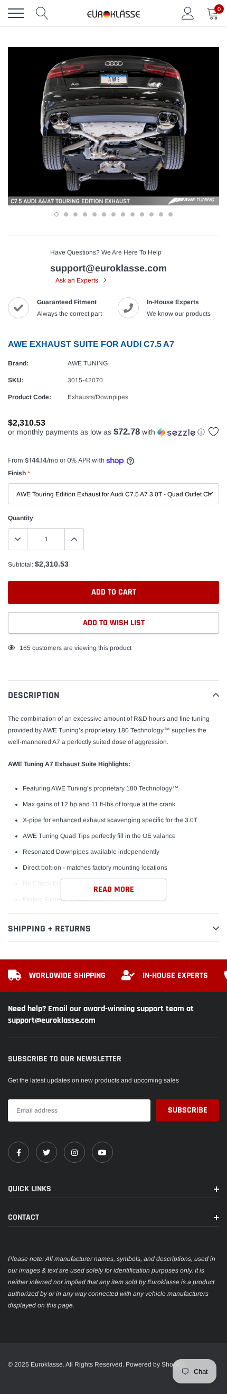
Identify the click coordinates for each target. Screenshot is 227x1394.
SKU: (16, 380)
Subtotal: (20, 564)
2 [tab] (66, 214)
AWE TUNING (88, 363)
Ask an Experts (77, 280)
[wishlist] (214, 431)
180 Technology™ (152, 788)
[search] (42, 13)
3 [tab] (75, 214)
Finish (19, 473)
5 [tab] (94, 214)
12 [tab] (161, 214)
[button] (113, 432)
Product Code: (29, 397)
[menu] (16, 13)
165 (25, 648)
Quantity (20, 518)
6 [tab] (104, 214)
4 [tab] (85, 214)
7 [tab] (113, 214)
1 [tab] (56, 214)
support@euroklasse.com (108, 268)
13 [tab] (170, 214)
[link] (18, 1152)
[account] (188, 13)
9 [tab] (132, 214)
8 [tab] (123, 214)
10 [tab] (142, 214)
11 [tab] (151, 214)
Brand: (18, 363)
